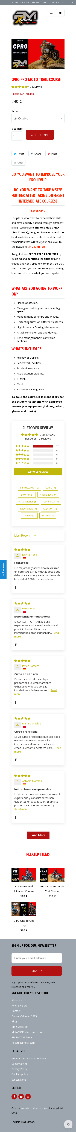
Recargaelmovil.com (23, 1042)
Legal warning (19, 1063)
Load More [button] (38, 835)
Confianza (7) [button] (51, 501)
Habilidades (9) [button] (48, 494)
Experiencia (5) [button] (28, 508)
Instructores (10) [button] (29, 487)
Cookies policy (19, 1074)
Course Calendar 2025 (24, 1016)
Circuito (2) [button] (29, 515)
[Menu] (51, 12)
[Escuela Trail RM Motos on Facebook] (14, 1096)
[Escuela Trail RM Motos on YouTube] (21, 1096)
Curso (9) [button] (50, 487)
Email (20, 162)
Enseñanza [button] (48, 515)
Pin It (54, 153)
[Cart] (60, 12)
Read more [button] (21, 809)
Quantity (16, 128)
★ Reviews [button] (3, 569)
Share (37, 153)
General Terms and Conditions (28, 1058)
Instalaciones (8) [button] (27, 501)
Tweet (20, 153)
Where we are (19, 1005)
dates (14, 111)
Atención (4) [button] (50, 508)
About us (16, 1000)
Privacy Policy (19, 1069)
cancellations (18, 1079)
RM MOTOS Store (21, 1037)
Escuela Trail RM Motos (34, 1108)
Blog (14, 1021)
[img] (22, 549)
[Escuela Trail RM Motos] (25, 19)
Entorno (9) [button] (27, 494)
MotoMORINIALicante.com (27, 1032)
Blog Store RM (19, 1026)
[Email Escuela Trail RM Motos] (28, 1096)
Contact (16, 1011)
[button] (19, 87)
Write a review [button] (38, 472)
